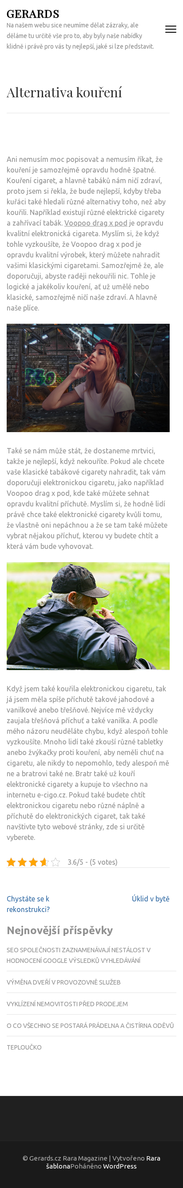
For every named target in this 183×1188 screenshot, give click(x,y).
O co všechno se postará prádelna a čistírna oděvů (90, 1025)
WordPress (120, 1166)
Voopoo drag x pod (95, 223)
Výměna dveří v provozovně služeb (64, 982)
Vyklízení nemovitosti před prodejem (67, 1004)
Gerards (33, 13)
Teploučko (24, 1047)
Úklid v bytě (151, 899)
